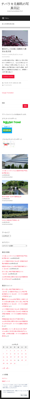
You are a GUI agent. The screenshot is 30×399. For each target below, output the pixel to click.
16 (11, 357)
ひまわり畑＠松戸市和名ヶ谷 (10, 220)
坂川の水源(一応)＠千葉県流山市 (11, 196)
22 (7, 360)
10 (14, 353)
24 (14, 360)
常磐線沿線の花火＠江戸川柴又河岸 (12, 319)
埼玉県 (6, 83)
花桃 (20, 83)
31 (14, 363)
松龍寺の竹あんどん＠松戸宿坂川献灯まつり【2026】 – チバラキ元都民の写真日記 (15, 294)
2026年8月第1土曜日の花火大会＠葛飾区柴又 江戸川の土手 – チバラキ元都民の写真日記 (15, 324)
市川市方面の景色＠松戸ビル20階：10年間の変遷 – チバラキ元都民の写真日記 (15, 333)
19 (22, 357)
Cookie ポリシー (10, 392)
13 (25, 353)
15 (7, 357)
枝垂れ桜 (15, 83)
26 (22, 360)
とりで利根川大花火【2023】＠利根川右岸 (15, 309)
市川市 (10, 83)
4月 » (7, 368)
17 (14, 357)
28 (3, 363)
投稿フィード (6, 381)
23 (11, 360)
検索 (3, 103)
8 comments (8, 85)
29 (7, 363)
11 (18, 353)
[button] (24, 395)
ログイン (4, 378)
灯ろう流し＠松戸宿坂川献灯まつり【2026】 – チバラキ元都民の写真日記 (15, 304)
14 (3, 357)
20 (26, 357)
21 (3, 360)
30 (11, 363)
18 (18, 357)
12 (22, 353)
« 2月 (3, 368)
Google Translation (8, 93)
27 (25, 360)
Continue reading (8, 76)
